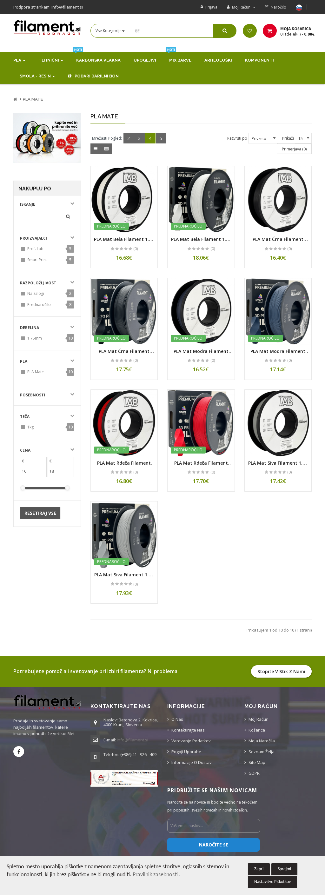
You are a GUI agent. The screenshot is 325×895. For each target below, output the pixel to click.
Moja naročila (262, 741)
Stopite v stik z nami (281, 671)
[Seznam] (95, 148)
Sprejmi (284, 869)
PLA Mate (33, 99)
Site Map (257, 762)
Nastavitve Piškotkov (272, 881)
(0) (135, 248)
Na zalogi (35, 293)
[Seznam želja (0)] (250, 31)
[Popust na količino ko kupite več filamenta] (47, 138)
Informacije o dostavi (192, 762)
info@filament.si (132, 740)
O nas (177, 719)
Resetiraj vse (40, 513)
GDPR (254, 773)
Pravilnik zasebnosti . (157, 875)
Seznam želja (262, 751)
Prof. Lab (35, 248)
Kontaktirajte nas (188, 730)
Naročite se (213, 845)
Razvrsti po (237, 138)
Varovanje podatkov (191, 741)
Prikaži (288, 138)
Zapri (258, 869)
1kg (30, 427)
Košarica (257, 730)
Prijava (211, 7)
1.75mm (34, 338)
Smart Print (37, 259)
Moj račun (259, 719)
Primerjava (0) (294, 149)
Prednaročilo (39, 304)
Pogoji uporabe (186, 751)
